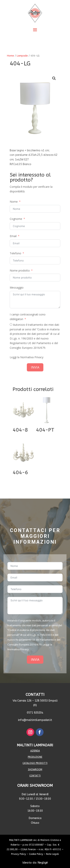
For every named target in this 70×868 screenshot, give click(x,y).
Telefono (15, 253)
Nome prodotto (20, 270)
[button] (54, 78)
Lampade (22, 55)
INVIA (35, 367)
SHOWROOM (35, 769)
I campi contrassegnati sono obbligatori (28, 317)
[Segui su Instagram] (30, 732)
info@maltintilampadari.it (35, 720)
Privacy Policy (18, 854)
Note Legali (52, 854)
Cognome (16, 219)
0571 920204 (35, 712)
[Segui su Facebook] (40, 732)
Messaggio (17, 287)
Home (10, 55)
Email (13, 236)
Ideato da (35, 862)
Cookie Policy (36, 854)
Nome (14, 201)
